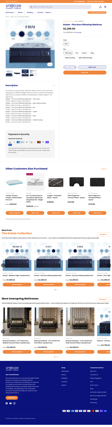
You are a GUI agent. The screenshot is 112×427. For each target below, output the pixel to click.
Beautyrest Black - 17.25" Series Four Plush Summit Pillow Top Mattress (79, 342)
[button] (105, 7)
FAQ (91, 382)
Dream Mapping (79, 1)
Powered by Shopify (30, 418)
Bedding (30, 12)
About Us (93, 371)
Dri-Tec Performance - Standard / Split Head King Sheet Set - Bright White (34, 199)
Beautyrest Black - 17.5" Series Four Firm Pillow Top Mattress (47, 342)
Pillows (20, 12)
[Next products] (109, 265)
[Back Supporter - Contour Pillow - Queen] (77, 182)
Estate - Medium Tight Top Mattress (16, 275)
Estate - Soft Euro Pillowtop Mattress (48, 275)
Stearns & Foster (68, 21)
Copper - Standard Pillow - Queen (54, 197)
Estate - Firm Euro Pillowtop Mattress (19, 17)
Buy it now (84, 72)
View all (103, 169)
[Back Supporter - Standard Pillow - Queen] (97, 182)
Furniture (40, 12)
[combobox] (60, 7)
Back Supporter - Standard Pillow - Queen (95, 198)
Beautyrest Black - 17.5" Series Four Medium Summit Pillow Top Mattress (16, 342)
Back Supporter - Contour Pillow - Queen (76, 197)
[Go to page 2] (56, 289)
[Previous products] (3, 265)
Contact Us (94, 375)
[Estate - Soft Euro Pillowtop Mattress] (48, 256)
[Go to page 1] (55, 289)
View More (102, 234)
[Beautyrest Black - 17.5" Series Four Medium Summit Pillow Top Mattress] (17, 321)
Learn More (12, 398)
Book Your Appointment (98, 396)
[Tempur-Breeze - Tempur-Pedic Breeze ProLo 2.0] (15, 182)
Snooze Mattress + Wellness (17, 418)
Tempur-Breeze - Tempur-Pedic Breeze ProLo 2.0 (14, 198)
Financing (93, 403)
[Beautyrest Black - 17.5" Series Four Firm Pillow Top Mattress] (48, 321)
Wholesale (93, 399)
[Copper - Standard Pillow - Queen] (56, 182)
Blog (91, 389)
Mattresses (10, 12)
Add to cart (92, 67)
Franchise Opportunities (98, 392)
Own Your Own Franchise (95, 1)
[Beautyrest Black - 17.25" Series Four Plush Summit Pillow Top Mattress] (80, 321)
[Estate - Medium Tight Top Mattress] (17, 256)
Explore (47, 12)
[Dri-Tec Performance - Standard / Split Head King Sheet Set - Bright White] (35, 182)
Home (7, 17)
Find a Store (94, 385)
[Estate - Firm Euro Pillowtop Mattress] (80, 256)
